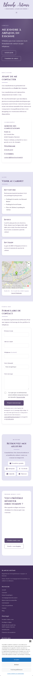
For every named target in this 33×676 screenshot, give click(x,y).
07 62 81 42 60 (9, 53)
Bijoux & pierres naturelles (9, 600)
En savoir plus (20, 397)
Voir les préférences (16, 670)
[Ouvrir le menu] (16, 12)
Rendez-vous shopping (14, 546)
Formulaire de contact (11, 58)
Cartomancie (5, 603)
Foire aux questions (7, 605)
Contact (4, 608)
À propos (4, 592)
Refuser (16, 665)
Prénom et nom (8, 331)
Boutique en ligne (7, 622)
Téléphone (10, 352)
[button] (30, 641)
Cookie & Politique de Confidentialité (15, 673)
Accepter (16, 659)
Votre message (8, 374)
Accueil (4, 590)
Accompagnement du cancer (9, 598)
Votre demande (8, 363)
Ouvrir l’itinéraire (16, 293)
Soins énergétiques (7, 595)
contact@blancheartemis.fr (13, 157)
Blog (3, 611)
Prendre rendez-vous (13, 540)
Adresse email (8, 341)
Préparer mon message (14, 403)
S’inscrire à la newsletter (8, 632)
